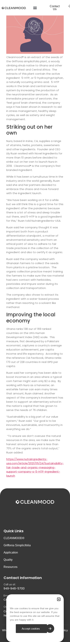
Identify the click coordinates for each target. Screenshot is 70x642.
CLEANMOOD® (14, 538)
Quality (8, 559)
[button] (35, 8)
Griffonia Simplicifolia (17, 545)
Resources (10, 566)
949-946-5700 (14, 588)
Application (11, 552)
